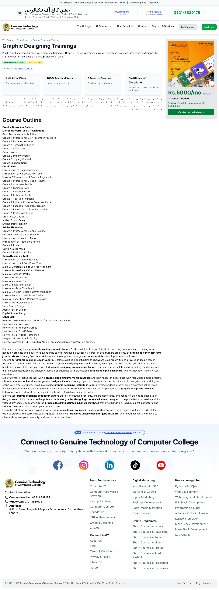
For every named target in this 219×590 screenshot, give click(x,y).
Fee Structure (187, 27)
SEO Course (182, 534)
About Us (96, 540)
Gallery (94, 567)
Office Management (102, 517)
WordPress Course (144, 491)
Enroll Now (209, 27)
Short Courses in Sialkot (148, 547)
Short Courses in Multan (148, 542)
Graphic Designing (101, 522)
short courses (35, 62)
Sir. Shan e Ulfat (24, 68)
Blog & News (202, 583)
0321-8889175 (151, 2)
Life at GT (96, 562)
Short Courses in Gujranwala (150, 568)
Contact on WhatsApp (191, 112)
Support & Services (163, 26)
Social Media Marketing (147, 507)
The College (84, 26)
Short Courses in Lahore (148, 526)
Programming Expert (188, 507)
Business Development (147, 502)
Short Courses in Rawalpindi (150, 531)
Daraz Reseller (142, 513)
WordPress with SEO (146, 486)
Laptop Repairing (101, 501)
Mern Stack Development (191, 529)
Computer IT (98, 486)
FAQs (93, 546)
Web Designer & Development (194, 497)
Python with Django (187, 486)
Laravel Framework (187, 518)
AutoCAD (96, 528)
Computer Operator (102, 506)
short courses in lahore (14, 62)
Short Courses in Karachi (148, 537)
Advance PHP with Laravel (191, 513)
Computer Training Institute (118, 432)
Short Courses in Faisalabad (150, 562)
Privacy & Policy (100, 556)
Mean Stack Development (191, 524)
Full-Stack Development (190, 502)
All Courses (102, 26)
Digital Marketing (143, 497)
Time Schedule (125, 26)
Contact (142, 26)
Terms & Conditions (102, 551)
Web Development (186, 491)
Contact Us (183, 583)
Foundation (97, 512)
